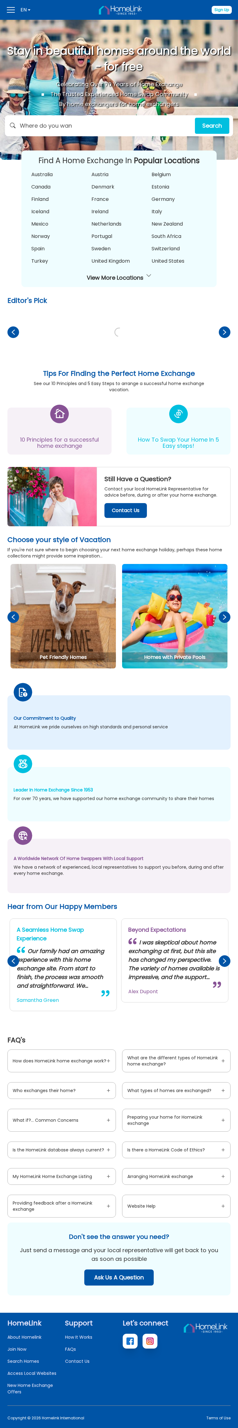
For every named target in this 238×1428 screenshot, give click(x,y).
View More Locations (115, 278)
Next (225, 332)
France (100, 199)
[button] (119, 125)
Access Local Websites (31, 1373)
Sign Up (221, 9)
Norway (40, 236)
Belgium (161, 174)
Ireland (99, 211)
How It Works (78, 1337)
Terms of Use (218, 1418)
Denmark (102, 186)
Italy (157, 211)
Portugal (101, 236)
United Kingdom (110, 261)
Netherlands (106, 223)
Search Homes (23, 1361)
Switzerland (166, 248)
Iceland (40, 211)
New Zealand (167, 223)
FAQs (70, 1349)
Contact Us (125, 510)
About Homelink (24, 1337)
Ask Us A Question (119, 1277)
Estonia (160, 186)
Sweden (101, 248)
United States (168, 261)
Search (212, 125)
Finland (40, 199)
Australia (42, 174)
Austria (99, 174)
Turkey (39, 261)
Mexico (39, 223)
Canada (41, 186)
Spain (38, 248)
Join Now (16, 1349)
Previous (13, 332)
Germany (163, 199)
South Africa (166, 236)
